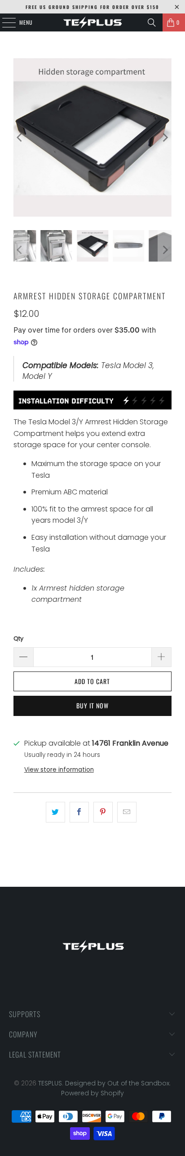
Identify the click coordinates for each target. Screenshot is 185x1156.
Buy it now (92, 705)
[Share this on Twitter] (55, 812)
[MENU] (4, 22)
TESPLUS (50, 1083)
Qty (18, 638)
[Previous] (20, 137)
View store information (59, 769)
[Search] (151, 22)
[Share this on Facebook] (79, 812)
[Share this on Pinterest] (103, 812)
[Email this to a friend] (127, 812)
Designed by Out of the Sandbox (117, 1083)
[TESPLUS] (92, 22)
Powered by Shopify (92, 1093)
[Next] (165, 137)
